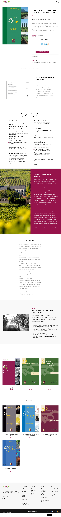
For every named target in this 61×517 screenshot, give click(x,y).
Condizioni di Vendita (7, 512)
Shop (32, 491)
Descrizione (23, 68)
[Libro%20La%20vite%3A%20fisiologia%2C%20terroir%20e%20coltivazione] (36, 60)
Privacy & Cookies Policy (16, 510)
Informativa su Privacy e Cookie (40, 514)
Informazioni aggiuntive (34, 68)
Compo (35, 62)
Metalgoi (38, 62)
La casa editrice (34, 488)
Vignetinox (48, 62)
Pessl (45, 62)
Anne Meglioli (34, 490)
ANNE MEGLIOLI (40, 35)
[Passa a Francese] (51, 2)
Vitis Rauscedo (53, 62)
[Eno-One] (6, 2)
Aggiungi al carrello (43, 51)
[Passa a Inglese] (48, 2)
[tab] (23, 68)
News (32, 493)
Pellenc (42, 62)
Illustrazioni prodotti (45, 495)
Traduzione (43, 488)
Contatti (32, 494)
